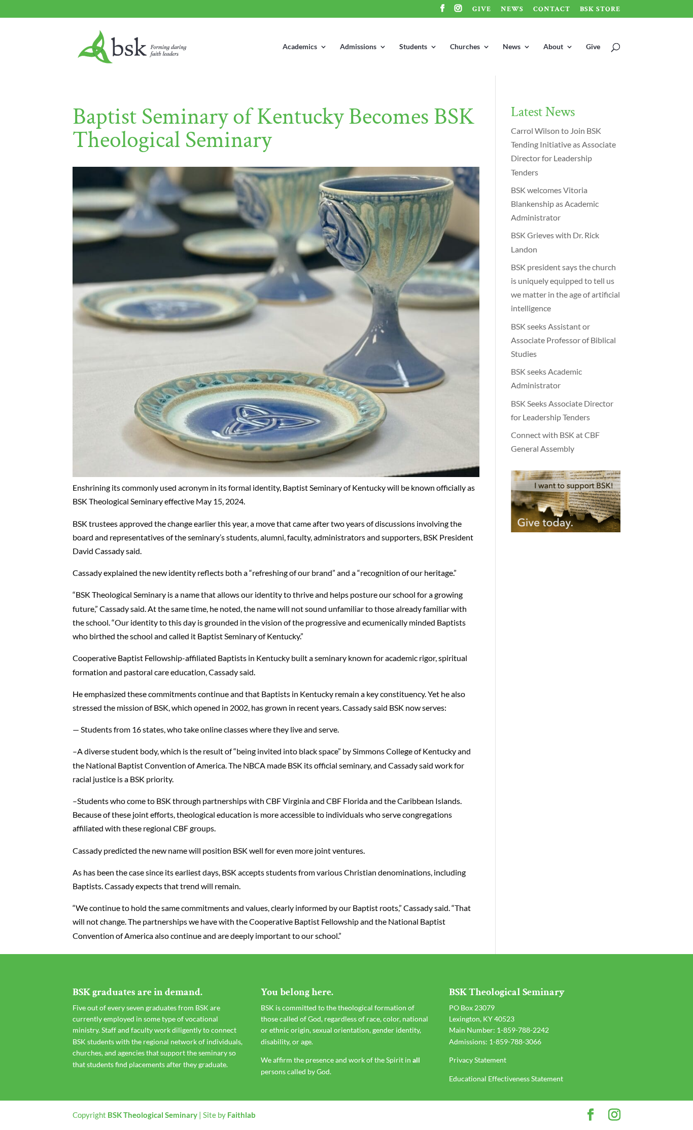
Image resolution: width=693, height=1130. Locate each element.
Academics (300, 47)
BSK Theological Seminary (152, 1114)
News (512, 10)
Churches (465, 47)
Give (481, 10)
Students (413, 47)
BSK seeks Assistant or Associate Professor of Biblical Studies (563, 339)
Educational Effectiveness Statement (506, 1078)
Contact (551, 10)
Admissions (358, 47)
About (553, 47)
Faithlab (241, 1114)
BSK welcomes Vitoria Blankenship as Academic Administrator (555, 203)
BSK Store (600, 10)
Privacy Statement (477, 1059)
